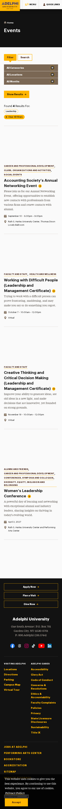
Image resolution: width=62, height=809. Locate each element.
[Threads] (20, 646)
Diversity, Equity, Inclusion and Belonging (24, 483)
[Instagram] (26, 646)
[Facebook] (12, 646)
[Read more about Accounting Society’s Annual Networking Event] (31, 146)
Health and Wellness (42, 274)
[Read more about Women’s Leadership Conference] (31, 449)
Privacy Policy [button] (15, 793)
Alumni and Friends (16, 469)
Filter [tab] (10, 57)
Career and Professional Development (29, 166)
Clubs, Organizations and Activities (27, 170)
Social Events (13, 175)
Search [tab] (25, 57)
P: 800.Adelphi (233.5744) (31, 635)
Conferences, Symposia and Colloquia (29, 478)
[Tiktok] (33, 646)
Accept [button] (16, 802)
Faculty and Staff (15, 274)
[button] (30, 4)
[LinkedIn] (49, 646)
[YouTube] (41, 646)
